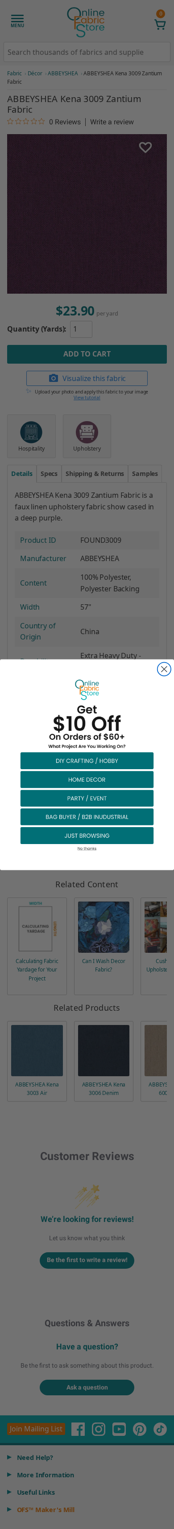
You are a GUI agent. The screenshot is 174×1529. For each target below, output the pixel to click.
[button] (87, 760)
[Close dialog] (164, 669)
